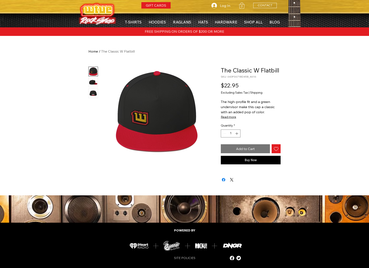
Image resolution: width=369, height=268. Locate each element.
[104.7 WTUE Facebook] (232, 258)
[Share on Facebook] (223, 179)
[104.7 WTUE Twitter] (238, 258)
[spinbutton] (230, 133)
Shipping (256, 92)
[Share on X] (231, 179)
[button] (242, 5)
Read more (228, 117)
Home (93, 51)
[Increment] (237, 133)
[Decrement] (224, 133)
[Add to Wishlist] (276, 148)
